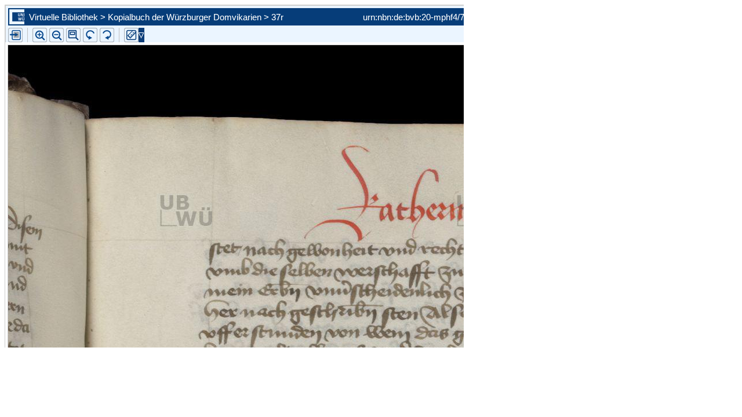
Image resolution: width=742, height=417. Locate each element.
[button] (73, 35)
